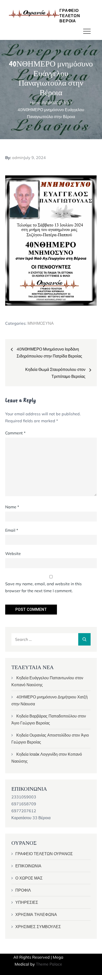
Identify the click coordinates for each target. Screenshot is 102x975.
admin (18, 157)
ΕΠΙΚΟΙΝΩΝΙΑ (28, 865)
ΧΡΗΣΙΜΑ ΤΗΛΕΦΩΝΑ (36, 914)
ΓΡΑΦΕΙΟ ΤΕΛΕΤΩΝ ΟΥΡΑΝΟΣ (44, 853)
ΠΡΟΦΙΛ (23, 890)
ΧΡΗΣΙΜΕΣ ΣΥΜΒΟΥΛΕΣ (38, 926)
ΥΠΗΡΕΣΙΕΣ (26, 902)
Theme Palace (49, 964)
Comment (15, 432)
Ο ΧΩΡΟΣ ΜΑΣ (29, 878)
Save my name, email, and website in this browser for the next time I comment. (43, 587)
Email (11, 530)
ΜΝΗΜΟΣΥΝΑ (40, 323)
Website (13, 553)
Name (12, 506)
